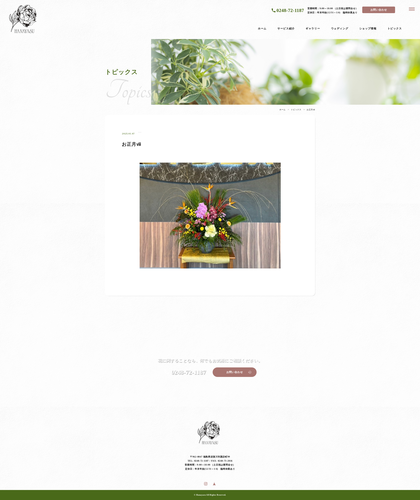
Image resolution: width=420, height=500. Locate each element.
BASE (214, 483)
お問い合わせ (378, 9)
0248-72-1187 (290, 10)
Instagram (205, 483)
